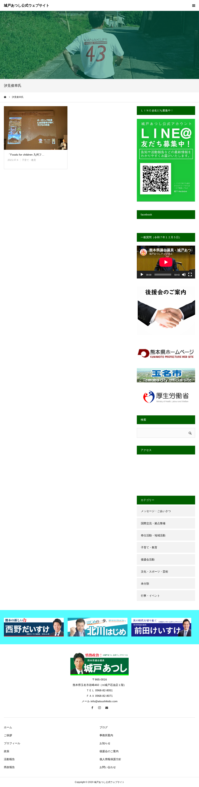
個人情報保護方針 (110, 759)
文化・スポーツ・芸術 (154, 571)
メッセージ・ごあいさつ (156, 511)
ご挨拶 (8, 735)
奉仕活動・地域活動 (153, 535)
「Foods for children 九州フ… (26, 154)
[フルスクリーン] (190, 275)
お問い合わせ (108, 767)
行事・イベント (150, 595)
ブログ (104, 727)
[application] (166, 262)
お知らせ (105, 743)
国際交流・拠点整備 (153, 523)
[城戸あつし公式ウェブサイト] (26, 5)
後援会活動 (147, 559)
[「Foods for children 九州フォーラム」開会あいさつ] (35, 128)
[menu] (193, 5)
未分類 (145, 583)
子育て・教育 (29, 160)
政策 (6, 751)
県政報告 (9, 767)
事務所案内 (106, 735)
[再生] (142, 275)
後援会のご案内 (109, 751)
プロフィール (12, 743)
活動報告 (9, 759)
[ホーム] (5, 97)
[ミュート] (184, 275)
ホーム (8, 727)
